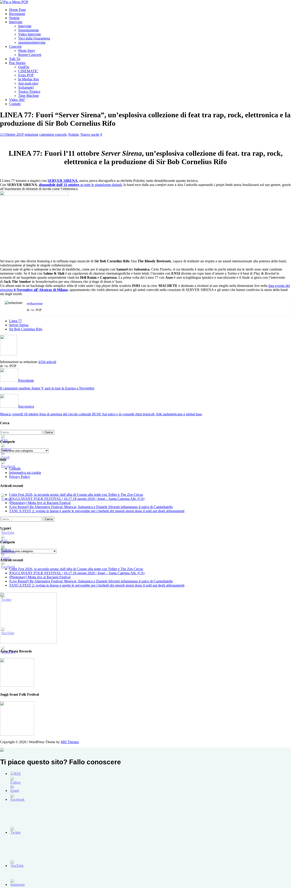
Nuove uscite (89, 134)
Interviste (15, 22)
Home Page (17, 10)
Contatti (14, 104)
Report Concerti (29, 55)
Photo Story (26, 51)
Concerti (15, 46)
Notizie (14, 18)
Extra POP (26, 75)
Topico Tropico (29, 91)
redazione (31, 134)
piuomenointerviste (31, 42)
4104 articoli (47, 362)
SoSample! (26, 87)
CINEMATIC (28, 71)
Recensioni (17, 14)
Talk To (14, 59)
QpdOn (23, 67)
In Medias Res (28, 79)
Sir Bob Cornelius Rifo (25, 329)
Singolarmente (28, 30)
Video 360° (17, 100)
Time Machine (28, 96)
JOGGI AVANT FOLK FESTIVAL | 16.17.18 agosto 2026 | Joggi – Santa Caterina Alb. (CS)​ (76, 499)
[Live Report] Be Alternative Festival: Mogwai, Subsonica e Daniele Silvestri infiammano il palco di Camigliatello (91, 507)
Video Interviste (29, 34)
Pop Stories (17, 63)
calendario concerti (52, 134)
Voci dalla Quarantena (34, 38)
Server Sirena (18, 325)
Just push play (28, 83)
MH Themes (70, 742)
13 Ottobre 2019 (12, 134)
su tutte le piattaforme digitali (80, 185)
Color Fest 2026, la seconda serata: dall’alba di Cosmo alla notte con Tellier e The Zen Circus (76, 495)
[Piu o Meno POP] (14, 2)
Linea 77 (15, 321)
